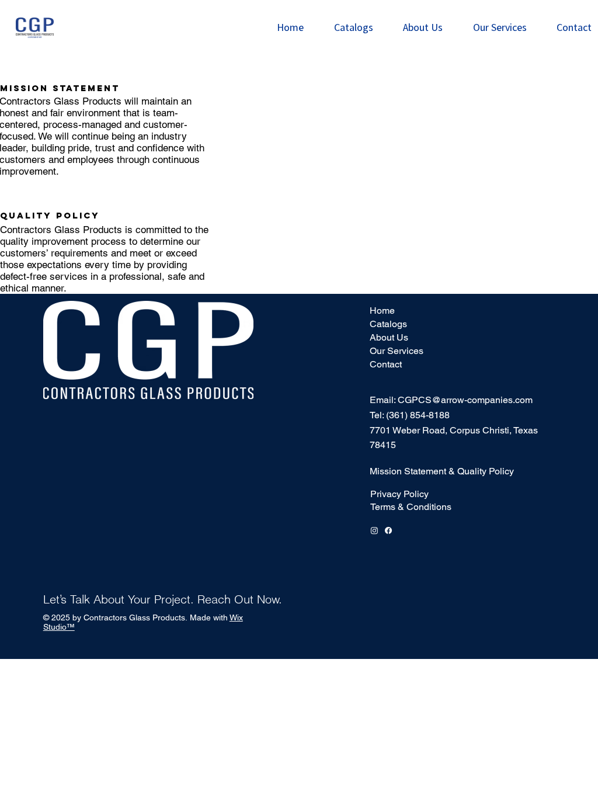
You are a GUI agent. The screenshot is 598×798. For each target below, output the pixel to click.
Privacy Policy (399, 493)
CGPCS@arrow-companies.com (465, 399)
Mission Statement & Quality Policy (442, 471)
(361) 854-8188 (418, 415)
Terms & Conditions (410, 506)
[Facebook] (388, 530)
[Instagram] (374, 530)
